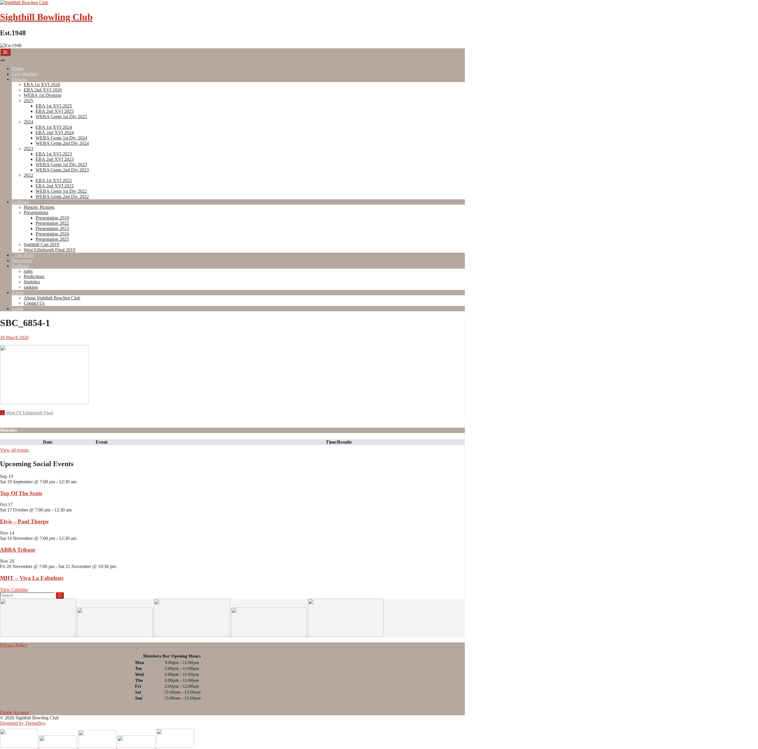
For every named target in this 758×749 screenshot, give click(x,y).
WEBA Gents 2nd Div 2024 (62, 143)
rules (28, 271)
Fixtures (19, 79)
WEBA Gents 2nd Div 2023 (62, 169)
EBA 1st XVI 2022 (54, 180)
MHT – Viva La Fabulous (31, 578)
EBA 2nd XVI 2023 (55, 159)
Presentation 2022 (52, 223)
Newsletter (22, 260)
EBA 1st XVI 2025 (54, 105)
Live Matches (24, 73)
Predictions (34, 276)
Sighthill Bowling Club (46, 17)
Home (17, 68)
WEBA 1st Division (42, 95)
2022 (28, 175)
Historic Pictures (39, 207)
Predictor (20, 265)
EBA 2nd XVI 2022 (55, 185)
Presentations (36, 212)
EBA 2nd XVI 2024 (55, 132)
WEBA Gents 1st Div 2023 (61, 164)
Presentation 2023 (52, 228)
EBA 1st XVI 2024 (54, 127)
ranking (31, 287)
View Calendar (14, 589)
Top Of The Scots (21, 493)
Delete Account (14, 712)
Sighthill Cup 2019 (41, 244)
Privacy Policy (13, 644)
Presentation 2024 (52, 233)
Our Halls (24, 255)
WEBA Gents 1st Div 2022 (61, 191)
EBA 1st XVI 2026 (42, 84)
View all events (14, 450)
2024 (28, 121)
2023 (28, 148)
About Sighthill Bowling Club (52, 297)
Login (17, 308)
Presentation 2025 (52, 239)
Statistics (32, 281)
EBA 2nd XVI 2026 (43, 89)
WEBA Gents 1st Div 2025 (61, 116)
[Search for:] (28, 595)
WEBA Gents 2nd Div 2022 (62, 196)
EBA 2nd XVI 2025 (55, 111)
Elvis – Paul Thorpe (24, 521)
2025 (28, 100)
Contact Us (34, 303)
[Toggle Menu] (2, 60)
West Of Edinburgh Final (26, 412)
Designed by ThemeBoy (23, 723)
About (18, 292)
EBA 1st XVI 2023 (54, 153)
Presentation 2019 (52, 217)
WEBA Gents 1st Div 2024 (61, 137)
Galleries (20, 201)
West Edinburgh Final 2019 (49, 249)
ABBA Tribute (17, 550)
